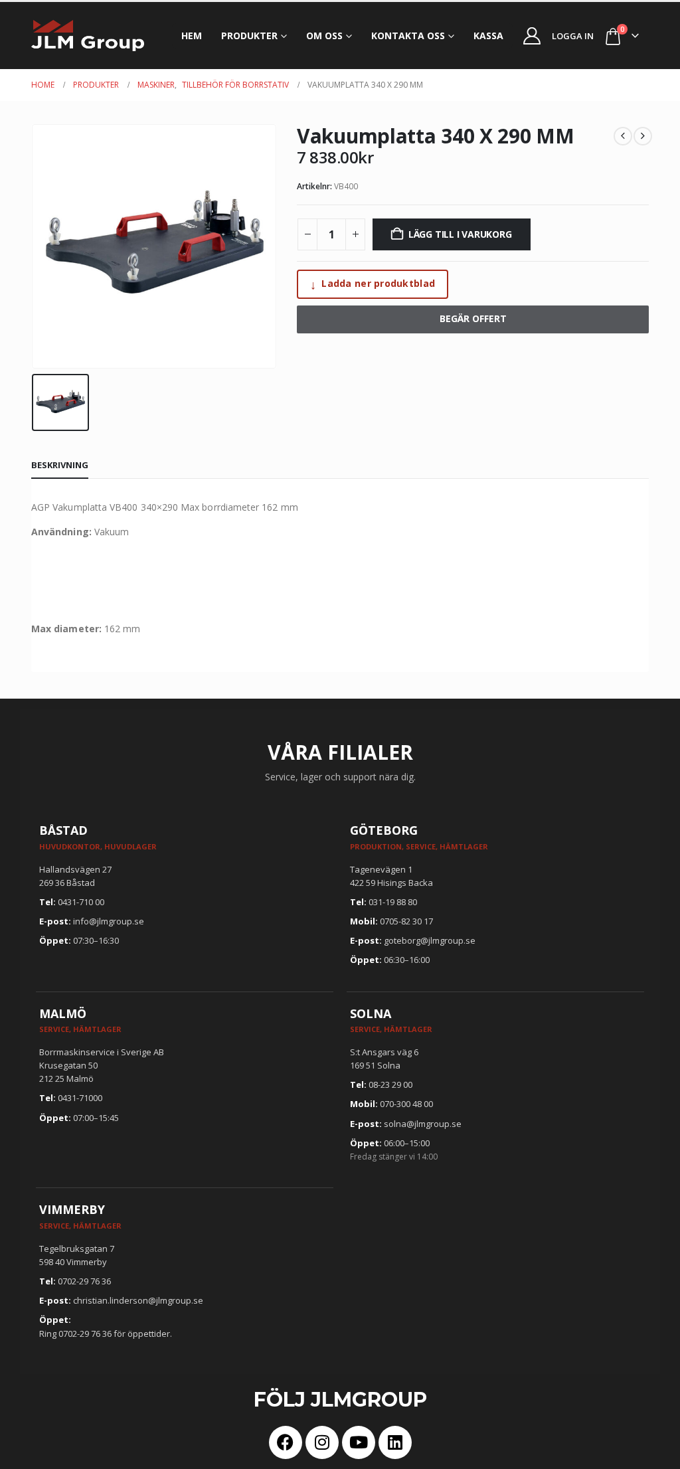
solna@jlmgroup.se (423, 1124)
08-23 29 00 (390, 1084)
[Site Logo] (87, 35)
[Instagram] (322, 1442)
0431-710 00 (81, 902)
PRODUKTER (249, 35)
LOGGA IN (573, 36)
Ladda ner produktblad (372, 284)
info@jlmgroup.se (108, 921)
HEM (191, 35)
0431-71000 (80, 1098)
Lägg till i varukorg (460, 234)
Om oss (324, 35)
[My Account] (532, 35)
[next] (643, 136)
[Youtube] (358, 1442)
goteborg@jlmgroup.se (429, 940)
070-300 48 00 (406, 1104)
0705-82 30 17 (406, 921)
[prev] (623, 136)
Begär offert (473, 318)
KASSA (488, 35)
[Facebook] (285, 1442)
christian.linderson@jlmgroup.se (138, 1300)
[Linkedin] (395, 1442)
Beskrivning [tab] (59, 465)
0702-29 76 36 (84, 1281)
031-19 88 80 (393, 902)
